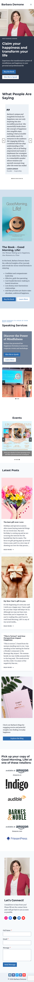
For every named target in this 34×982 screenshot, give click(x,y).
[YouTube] (24, 974)
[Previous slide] (3, 382)
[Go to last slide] (3, 140)
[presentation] (17, 498)
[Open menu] (31, 4)
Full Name (7, 930)
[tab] (13, 178)
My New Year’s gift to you (14, 601)
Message (7, 948)
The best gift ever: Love (13, 522)
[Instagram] (9, 974)
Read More (9, 549)
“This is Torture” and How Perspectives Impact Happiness (14, 638)
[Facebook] (13, 974)
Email (6, 939)
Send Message (9, 965)
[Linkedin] (20, 974)
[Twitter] (17, 974)
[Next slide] (30, 140)
